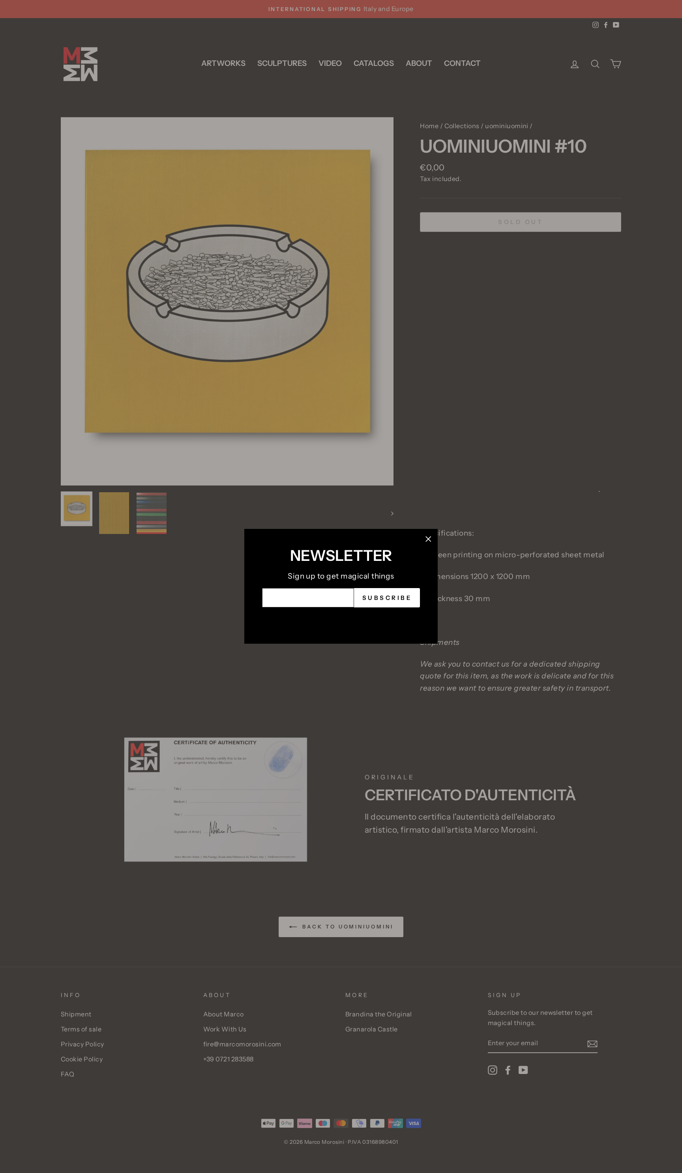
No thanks (341, 619)
